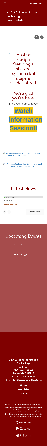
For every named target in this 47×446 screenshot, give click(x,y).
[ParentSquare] (23, 422)
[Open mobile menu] (4, 3)
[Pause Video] (42, 37)
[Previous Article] (4, 212)
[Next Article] (9, 212)
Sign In (23, 393)
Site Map (23, 385)
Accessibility (23, 389)
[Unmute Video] (36, 37)
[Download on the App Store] (23, 435)
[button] (37, 3)
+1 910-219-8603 (27, 376)
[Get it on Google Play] (23, 428)
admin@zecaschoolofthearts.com (27, 380)
